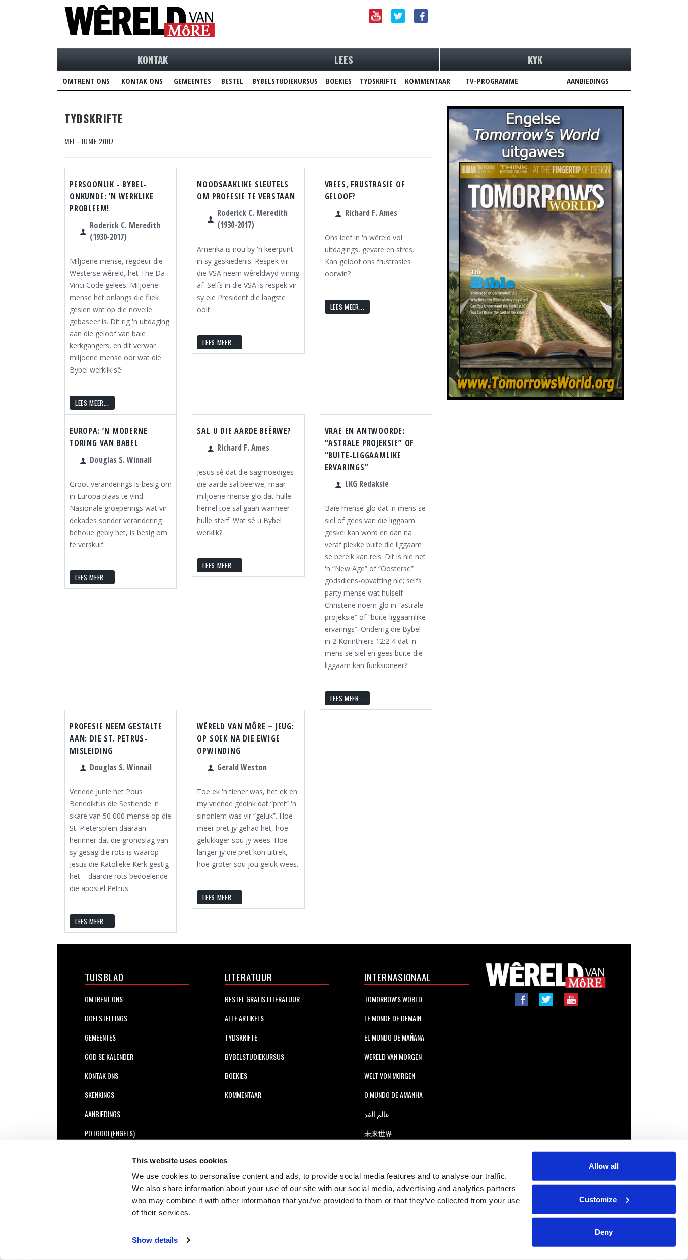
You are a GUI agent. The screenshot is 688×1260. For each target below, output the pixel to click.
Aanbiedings (102, 1113)
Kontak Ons (101, 1075)
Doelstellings (106, 1018)
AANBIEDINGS (588, 81)
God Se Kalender (109, 1056)
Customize (598, 1199)
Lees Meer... (92, 403)
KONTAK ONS (142, 81)
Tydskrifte (241, 1037)
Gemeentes (100, 1037)
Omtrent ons (104, 999)
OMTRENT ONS (86, 81)
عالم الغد (376, 1113)
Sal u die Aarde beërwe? (244, 430)
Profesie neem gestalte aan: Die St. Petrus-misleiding (116, 738)
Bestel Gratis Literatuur (262, 999)
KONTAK (152, 59)
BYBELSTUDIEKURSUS (285, 81)
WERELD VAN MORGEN (393, 1056)
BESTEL (232, 81)
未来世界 (378, 1133)
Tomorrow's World (393, 999)
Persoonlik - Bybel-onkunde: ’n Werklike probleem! (112, 196)
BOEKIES (339, 81)
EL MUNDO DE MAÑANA (394, 1037)
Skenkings (99, 1094)
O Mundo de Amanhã (393, 1094)
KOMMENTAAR (427, 81)
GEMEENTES (192, 81)
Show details (155, 1240)
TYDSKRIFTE (378, 81)
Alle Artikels (244, 1018)
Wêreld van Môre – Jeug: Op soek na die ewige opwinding (245, 738)
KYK (535, 59)
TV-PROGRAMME (492, 81)
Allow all (604, 1166)
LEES (343, 59)
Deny (604, 1232)
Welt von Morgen (389, 1075)
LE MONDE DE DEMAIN (392, 1018)
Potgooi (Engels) (110, 1133)
